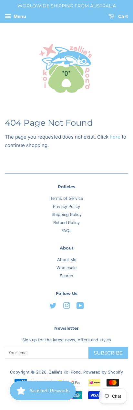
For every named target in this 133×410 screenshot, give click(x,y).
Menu (19, 16)
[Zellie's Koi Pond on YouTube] (80, 307)
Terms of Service (66, 198)
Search (66, 275)
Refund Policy (66, 222)
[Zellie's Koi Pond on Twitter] (52, 307)
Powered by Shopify (103, 372)
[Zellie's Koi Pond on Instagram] (66, 307)
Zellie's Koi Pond (65, 372)
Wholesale (66, 267)
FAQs (66, 230)
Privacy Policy (66, 206)
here (115, 137)
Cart (122, 16)
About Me (66, 259)
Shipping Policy (67, 214)
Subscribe (108, 353)
